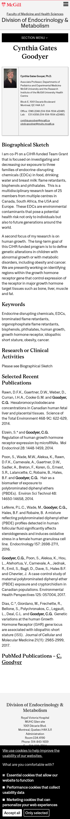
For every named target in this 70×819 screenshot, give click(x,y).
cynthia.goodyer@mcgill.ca (35, 120)
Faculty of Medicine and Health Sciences (35, 14)
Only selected (36, 813)
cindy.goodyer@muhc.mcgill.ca (37, 123)
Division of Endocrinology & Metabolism (35, 22)
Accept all (12, 813)
